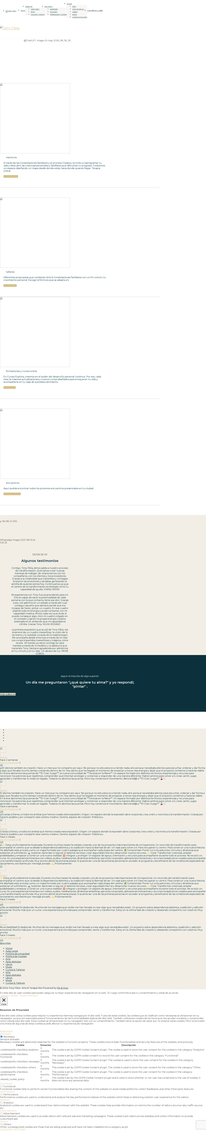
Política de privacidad (18, 953)
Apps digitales (78, 9)
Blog (33, 12)
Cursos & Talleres (79, 17)
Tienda (69, 4)
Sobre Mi (28, 6)
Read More (6, 1031)
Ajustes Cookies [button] (9, 995)
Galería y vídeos (37, 14)
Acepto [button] (23, 995)
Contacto (91, 11)
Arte (74, 6)
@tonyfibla (5, 943)
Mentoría (54, 9)
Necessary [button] (5, 1034)
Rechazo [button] (33, 995)
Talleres (53, 12)
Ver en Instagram (9, 762)
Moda (74, 14)
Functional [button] (6, 1083)
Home (9, 948)
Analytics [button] (5, 1100)
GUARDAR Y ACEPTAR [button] (12, 1129)
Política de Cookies (16, 956)
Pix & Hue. (62, 988)
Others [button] (4, 1121)
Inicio (23, 11)
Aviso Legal (12, 951)
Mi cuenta (99, 11)
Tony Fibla (35, 9)
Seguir (3, 757)
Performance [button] (7, 1091)
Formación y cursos (58, 14)
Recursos (48, 6)
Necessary (9, 1036)
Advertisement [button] (8, 1110)
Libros (74, 12)
